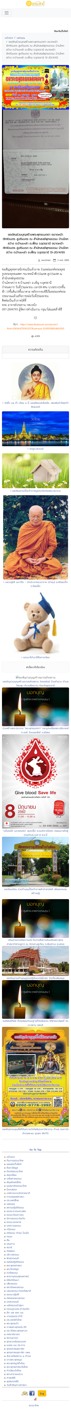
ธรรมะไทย (34, 1405)
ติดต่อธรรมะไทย (15, 1171)
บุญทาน (11, 1243)
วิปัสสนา (11, 1251)
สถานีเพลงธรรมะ (15, 1287)
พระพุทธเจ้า (13, 1323)
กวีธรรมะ (11, 1229)
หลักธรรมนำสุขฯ (15, 1305)
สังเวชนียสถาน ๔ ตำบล (19, 1356)
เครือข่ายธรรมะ (14, 1178)
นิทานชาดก (12, 1338)
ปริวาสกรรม (13, 1254)
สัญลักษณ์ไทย (14, 1182)
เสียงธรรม (12, 1283)
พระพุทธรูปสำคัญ (16, 1363)
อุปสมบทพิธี (12, 1381)
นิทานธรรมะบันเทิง (16, 1218)
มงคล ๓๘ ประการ (16, 1345)
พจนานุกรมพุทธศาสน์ (18, 1276)
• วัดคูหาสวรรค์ (35, 448)
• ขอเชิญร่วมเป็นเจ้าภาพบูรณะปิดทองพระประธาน (35, 490)
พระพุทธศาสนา (14, 1265)
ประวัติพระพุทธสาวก (17, 1330)
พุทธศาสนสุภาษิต (15, 1348)
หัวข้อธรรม (12, 1272)
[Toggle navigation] (6, 13)
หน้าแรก (9, 38)
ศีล (8, 1240)
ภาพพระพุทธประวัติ (16, 1327)
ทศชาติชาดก (13, 1334)
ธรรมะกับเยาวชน (15, 1214)
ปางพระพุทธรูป (14, 1359)
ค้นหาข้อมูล (12, 1167)
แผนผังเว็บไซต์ (14, 1164)
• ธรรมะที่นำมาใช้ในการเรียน (35, 657)
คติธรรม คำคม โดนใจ (18, 1233)
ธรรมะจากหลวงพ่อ (16, 1211)
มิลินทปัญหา (13, 1280)
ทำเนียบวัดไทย (14, 1370)
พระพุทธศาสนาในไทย (17, 1367)
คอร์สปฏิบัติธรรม (15, 1262)
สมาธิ (9, 1247)
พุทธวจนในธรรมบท (16, 1341)
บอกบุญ (21, 38)
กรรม (9, 1236)
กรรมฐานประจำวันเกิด (18, 1309)
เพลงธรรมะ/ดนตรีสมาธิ (19, 1290)
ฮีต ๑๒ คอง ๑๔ (15, 1312)
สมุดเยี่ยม (12, 1175)
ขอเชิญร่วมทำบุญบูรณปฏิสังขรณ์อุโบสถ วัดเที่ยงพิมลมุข (36, 978)
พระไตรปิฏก (13, 1269)
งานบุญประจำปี (14, 1316)
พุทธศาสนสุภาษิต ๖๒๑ (18, 1352)
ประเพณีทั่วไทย (14, 1319)
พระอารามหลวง (15, 1374)
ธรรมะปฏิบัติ (13, 1294)
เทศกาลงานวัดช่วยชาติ (18, 1193)
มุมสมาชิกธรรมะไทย (17, 1185)
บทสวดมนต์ (13, 1301)
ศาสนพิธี (11, 1377)
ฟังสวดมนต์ (13, 1258)
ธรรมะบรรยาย (14, 1222)
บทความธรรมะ (14, 1225)
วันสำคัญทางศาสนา (17, 1385)
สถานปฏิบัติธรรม (15, 1207)
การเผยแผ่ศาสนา (15, 1196)
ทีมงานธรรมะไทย (15, 1160)
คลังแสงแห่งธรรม (16, 1298)
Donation (12, 1189)
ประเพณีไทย (13, 1200)
